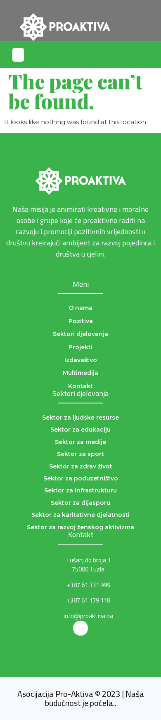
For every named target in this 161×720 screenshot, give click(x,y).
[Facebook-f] (80, 628)
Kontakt (80, 534)
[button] (148, 20)
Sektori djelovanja (80, 393)
